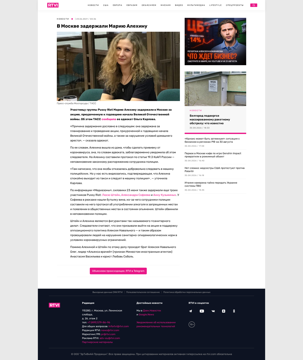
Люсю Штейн (111, 195)
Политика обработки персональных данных (187, 292)
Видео (179, 5)
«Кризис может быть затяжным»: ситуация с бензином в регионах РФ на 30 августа (212, 140)
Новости (93, 5)
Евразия (132, 5)
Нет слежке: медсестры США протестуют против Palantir (215, 170)
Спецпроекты (235, 5)
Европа (117, 5)
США (106, 5)
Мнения (166, 5)
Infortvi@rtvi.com (119, 326)
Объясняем (149, 5)
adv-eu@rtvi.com (110, 338)
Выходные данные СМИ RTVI (107, 292)
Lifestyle (215, 5)
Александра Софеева (135, 195)
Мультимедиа (196, 5)
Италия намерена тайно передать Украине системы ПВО (211, 184)
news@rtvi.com (110, 330)
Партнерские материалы (97, 342)
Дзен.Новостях (152, 310)
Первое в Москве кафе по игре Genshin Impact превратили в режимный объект (213, 155)
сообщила (109, 119)
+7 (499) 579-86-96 (98, 322)
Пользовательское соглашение (143, 292)
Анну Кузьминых (164, 195)
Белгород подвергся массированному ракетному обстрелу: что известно (210, 119)
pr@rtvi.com (108, 334)
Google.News (146, 314)
